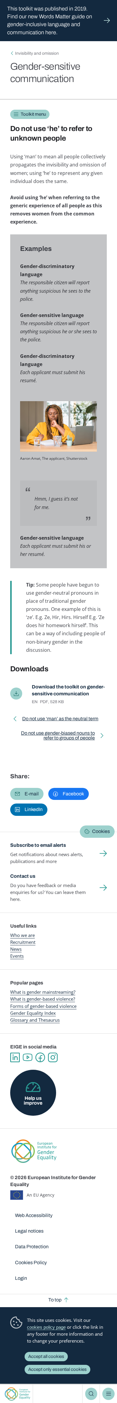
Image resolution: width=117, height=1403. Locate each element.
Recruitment (22, 942)
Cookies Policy (31, 1262)
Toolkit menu (33, 114)
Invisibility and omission (37, 53)
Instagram (53, 1057)
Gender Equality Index (33, 1013)
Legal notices (29, 1231)
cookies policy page (46, 1327)
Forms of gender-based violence (43, 1006)
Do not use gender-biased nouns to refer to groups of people (54, 736)
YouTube (27, 1057)
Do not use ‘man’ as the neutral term (60, 720)
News (16, 949)
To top (55, 1299)
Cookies (101, 831)
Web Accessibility (33, 1215)
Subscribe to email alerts (38, 845)
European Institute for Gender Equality (17, 1394)
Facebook (40, 1057)
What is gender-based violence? (42, 999)
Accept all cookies (46, 1356)
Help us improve (33, 1101)
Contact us (22, 876)
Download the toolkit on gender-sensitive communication (68, 690)
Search (91, 1394)
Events (17, 956)
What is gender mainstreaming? (42, 992)
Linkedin (15, 1057)
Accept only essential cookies (57, 1369)
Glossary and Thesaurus (35, 1020)
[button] (27, 794)
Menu (108, 1394)
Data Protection (32, 1246)
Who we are (22, 935)
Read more (58, 20)
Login (21, 1278)
